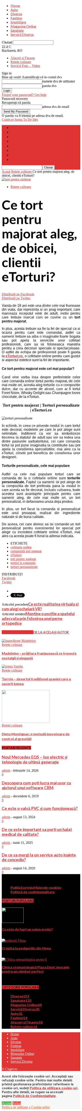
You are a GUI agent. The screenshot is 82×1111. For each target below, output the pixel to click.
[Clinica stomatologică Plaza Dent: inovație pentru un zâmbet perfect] (24, 959)
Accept (7, 1103)
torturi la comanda (22, 563)
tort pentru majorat (23, 559)
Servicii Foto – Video (25, 66)
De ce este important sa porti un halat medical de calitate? (37, 832)
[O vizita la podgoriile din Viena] (14, 940)
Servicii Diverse (22, 34)
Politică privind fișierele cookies (35, 887)
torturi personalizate (24, 567)
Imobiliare (18, 22)
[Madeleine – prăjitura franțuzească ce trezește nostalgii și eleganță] (19, 641)
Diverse (16, 14)
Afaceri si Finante (22, 58)
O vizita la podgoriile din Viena (26, 948)
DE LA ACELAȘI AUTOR (51, 632)
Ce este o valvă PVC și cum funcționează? (40, 808)
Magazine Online (23, 26)
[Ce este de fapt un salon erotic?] (13, 921)
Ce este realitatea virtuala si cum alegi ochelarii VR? (40, 606)
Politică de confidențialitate (32, 892)
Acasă (6, 171)
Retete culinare (20, 62)
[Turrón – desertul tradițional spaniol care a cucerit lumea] (12, 666)
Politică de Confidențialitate (34, 1096)
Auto (14, 10)
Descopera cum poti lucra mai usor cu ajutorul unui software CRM (36, 785)
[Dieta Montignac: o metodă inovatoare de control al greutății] (25, 721)
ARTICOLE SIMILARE (17, 632)
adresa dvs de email (55, 107)
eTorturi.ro (14, 356)
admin (6, 770)
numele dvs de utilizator (58, 81)
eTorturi (15, 555)
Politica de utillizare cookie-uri (53, 1088)
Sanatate (17, 30)
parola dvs (49, 86)
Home (15, 5)
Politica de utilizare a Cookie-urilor (26, 1107)
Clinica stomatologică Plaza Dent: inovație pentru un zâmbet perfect (35, 969)
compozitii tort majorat (26, 551)
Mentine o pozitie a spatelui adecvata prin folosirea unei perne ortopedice (38, 618)
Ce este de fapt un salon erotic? (27, 929)
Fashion (16, 18)
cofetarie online (21, 547)
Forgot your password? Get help (24, 95)
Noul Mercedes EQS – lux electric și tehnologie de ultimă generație (34, 759)
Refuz (16, 1103)
